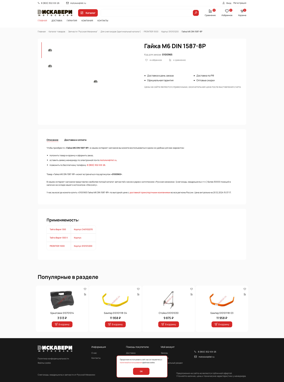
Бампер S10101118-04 (115, 313)
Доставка (56, 20)
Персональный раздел (172, 362)
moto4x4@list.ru (78, 3)
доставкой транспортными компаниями (150, 192)
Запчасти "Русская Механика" (83, 31)
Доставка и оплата (75, 140)
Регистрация (239, 2)
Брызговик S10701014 (62, 313)
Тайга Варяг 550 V (59, 237)
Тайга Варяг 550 (58, 229)
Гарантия (72, 20)
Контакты (102, 20)
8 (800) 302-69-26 (50, 3)
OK (141, 371)
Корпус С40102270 (83, 229)
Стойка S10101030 (169, 313)
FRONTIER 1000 (151, 31)
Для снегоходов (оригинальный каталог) (121, 31)
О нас (94, 352)
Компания (87, 20)
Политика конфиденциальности (53, 358)
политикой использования (131, 362)
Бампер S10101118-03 (221, 313)
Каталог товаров (57, 31)
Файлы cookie (44, 362)
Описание (52, 140)
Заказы (164, 352)
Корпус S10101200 (170, 31)
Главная (42, 20)
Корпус (77, 237)
